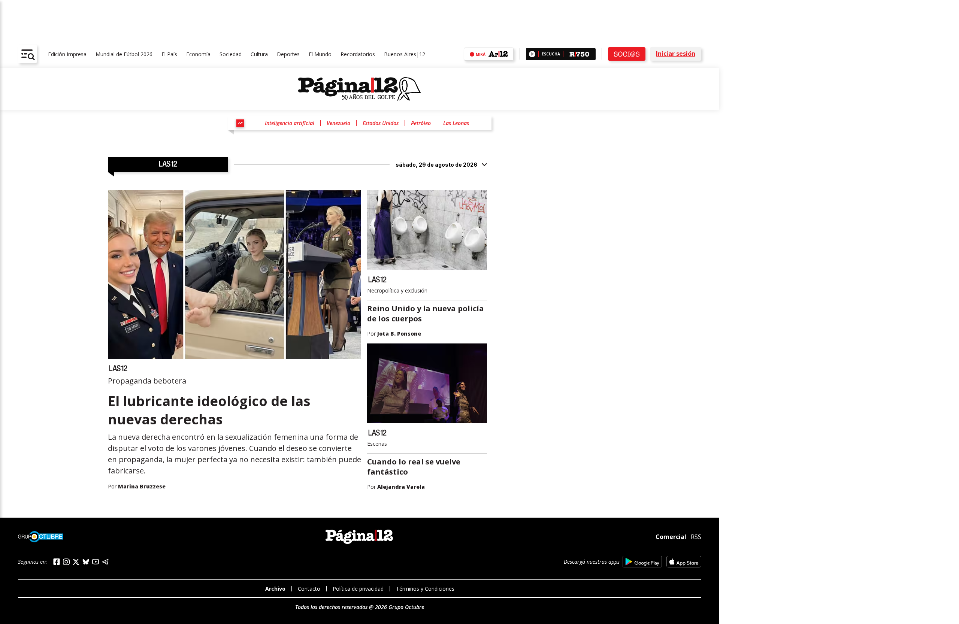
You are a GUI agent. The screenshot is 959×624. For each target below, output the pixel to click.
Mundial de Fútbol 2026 (124, 54)
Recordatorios (358, 54)
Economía (198, 54)
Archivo (275, 588)
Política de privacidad (358, 588)
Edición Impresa (67, 54)
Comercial (671, 537)
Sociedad (231, 54)
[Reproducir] (532, 54)
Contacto (309, 588)
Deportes (288, 54)
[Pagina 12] (359, 89)
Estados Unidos (381, 123)
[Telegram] (105, 561)
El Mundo (320, 54)
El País (169, 54)
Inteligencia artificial (289, 123)
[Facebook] (56, 561)
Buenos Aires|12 (404, 54)
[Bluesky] (85, 562)
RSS (696, 537)
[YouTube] (95, 561)
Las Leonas (456, 123)
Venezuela (338, 123)
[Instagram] (66, 562)
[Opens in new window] (642, 561)
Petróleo (421, 123)
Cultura (259, 54)
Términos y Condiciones (425, 588)
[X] (76, 561)
